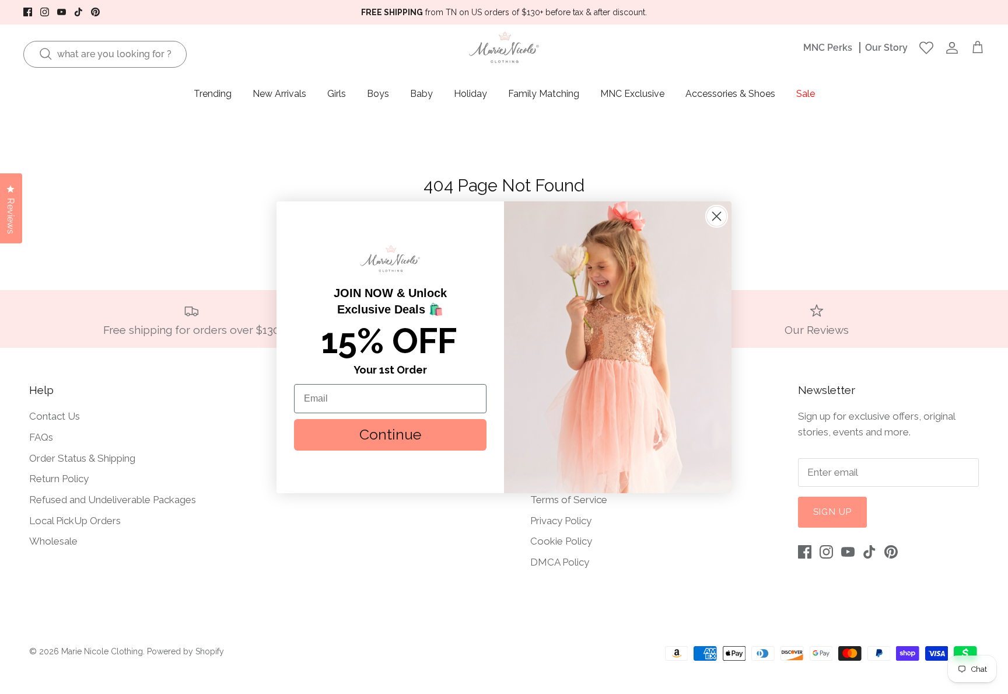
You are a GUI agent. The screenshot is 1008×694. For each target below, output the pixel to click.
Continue (390, 434)
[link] (390, 258)
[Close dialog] (716, 216)
